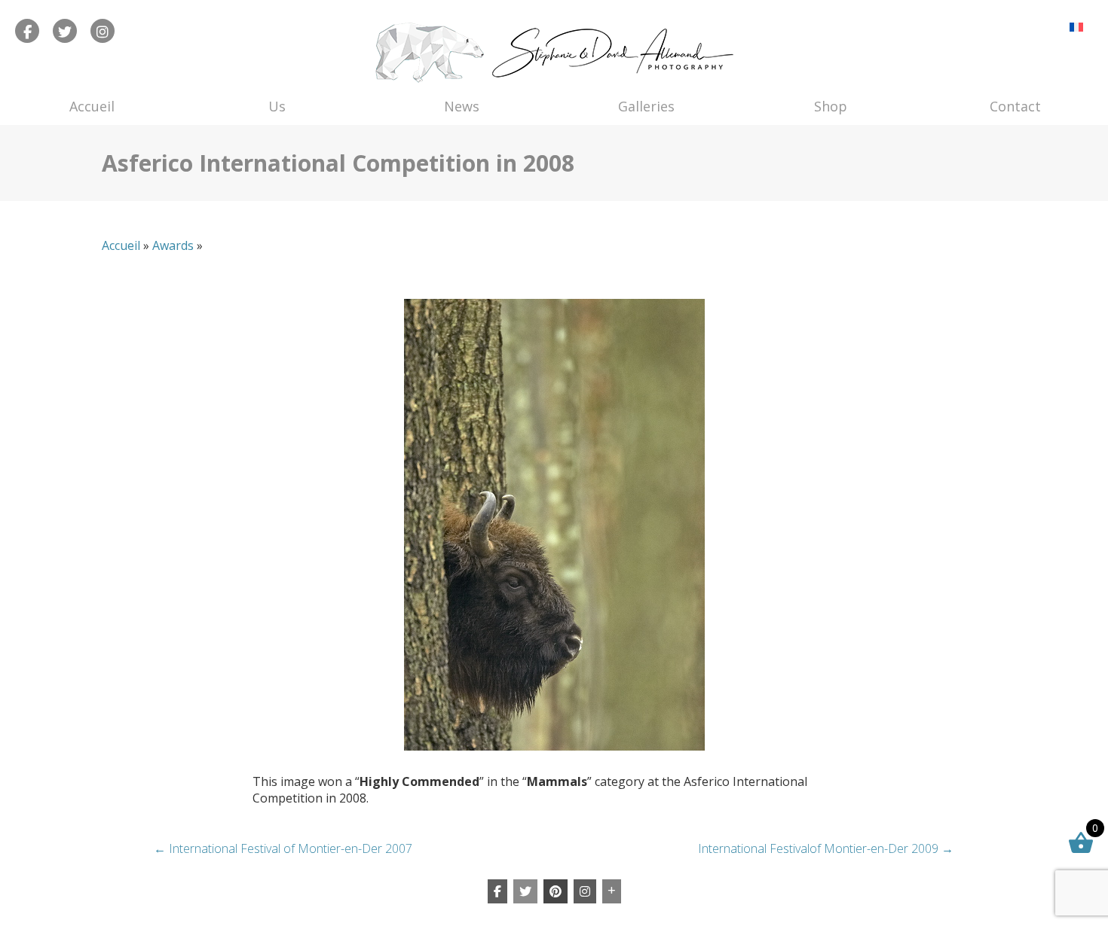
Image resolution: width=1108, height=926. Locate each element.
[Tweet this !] (525, 891)
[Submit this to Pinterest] (555, 891)
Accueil (92, 106)
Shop (830, 106)
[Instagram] (585, 891)
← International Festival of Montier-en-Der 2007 (283, 848)
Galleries (646, 106)
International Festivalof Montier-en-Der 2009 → (825, 848)
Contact (1015, 106)
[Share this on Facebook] (497, 891)
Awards (173, 245)
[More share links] (611, 891)
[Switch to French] (1076, 26)
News (461, 106)
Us (277, 106)
